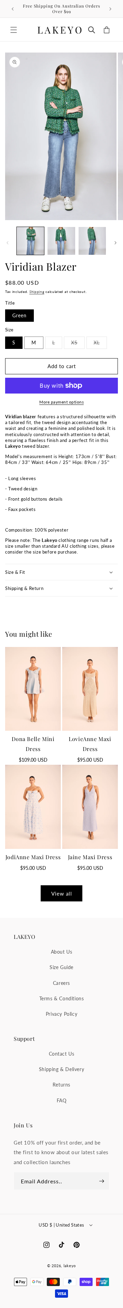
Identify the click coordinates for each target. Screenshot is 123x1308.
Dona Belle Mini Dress (33, 743)
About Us (61, 952)
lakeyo (70, 1265)
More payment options (61, 402)
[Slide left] (7, 242)
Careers (61, 983)
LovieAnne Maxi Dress (90, 743)
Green (19, 315)
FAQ (62, 1100)
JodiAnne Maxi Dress (32, 857)
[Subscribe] (101, 1181)
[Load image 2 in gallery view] (61, 240)
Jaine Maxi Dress (90, 857)
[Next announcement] (110, 8)
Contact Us (61, 1054)
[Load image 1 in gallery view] (30, 240)
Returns (61, 1085)
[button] (13, 29)
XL (100, 344)
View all (61, 893)
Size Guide (61, 967)
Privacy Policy (61, 1014)
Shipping (36, 291)
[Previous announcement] (12, 8)
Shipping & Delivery (61, 1069)
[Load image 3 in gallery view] (92, 240)
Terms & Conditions (61, 998)
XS (78, 344)
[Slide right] (115, 242)
